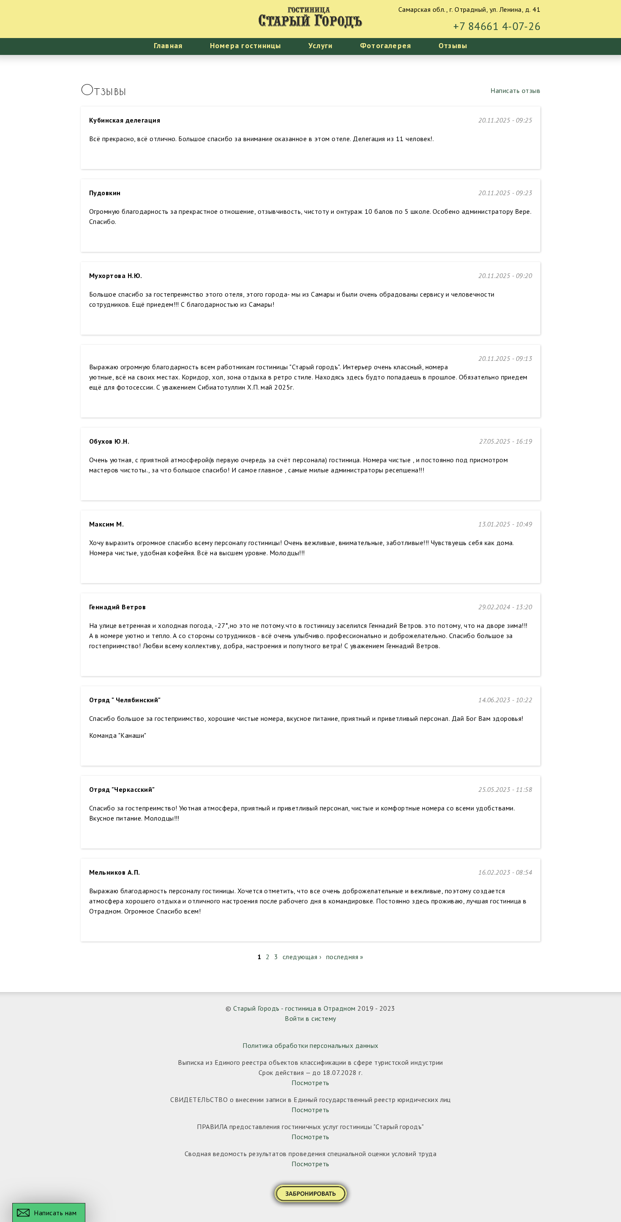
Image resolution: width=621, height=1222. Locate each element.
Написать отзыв (515, 90)
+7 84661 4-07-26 (496, 26)
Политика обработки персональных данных (310, 1045)
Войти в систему (310, 1018)
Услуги (320, 45)
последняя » (345, 956)
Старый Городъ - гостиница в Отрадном (294, 1008)
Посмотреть (310, 1082)
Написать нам (55, 1212)
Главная (168, 45)
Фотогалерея (385, 45)
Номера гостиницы (245, 45)
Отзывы (453, 45)
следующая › (302, 956)
